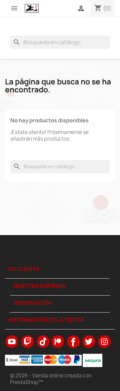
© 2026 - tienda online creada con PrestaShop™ (51, 379)
